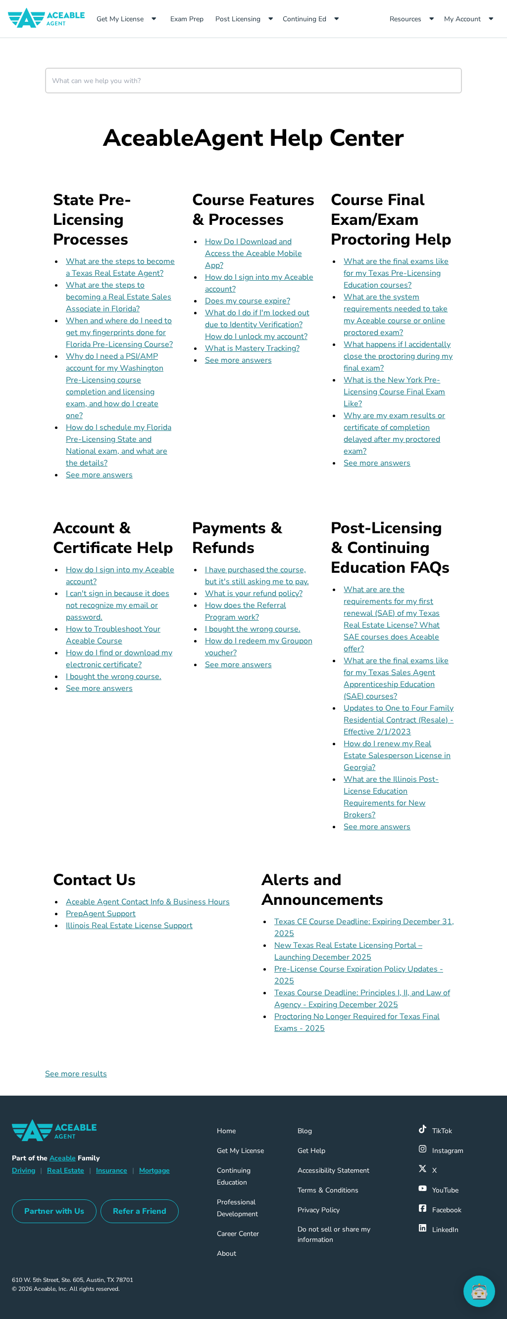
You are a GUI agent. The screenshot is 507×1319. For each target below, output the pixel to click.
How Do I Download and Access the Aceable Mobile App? (253, 253)
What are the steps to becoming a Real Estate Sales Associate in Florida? (118, 297)
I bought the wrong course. (113, 676)
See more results (76, 1073)
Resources (405, 19)
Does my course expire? (247, 301)
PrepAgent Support (101, 913)
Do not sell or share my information (334, 1234)
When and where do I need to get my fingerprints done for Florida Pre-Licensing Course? (119, 332)
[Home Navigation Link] (50, 19)
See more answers (99, 474)
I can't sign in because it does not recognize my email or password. (117, 605)
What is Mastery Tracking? (252, 348)
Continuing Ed (304, 19)
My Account (462, 19)
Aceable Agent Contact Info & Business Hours (148, 901)
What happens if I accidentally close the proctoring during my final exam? (398, 356)
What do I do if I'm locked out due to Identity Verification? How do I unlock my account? (257, 324)
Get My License (120, 19)
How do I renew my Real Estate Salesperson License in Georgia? (397, 755)
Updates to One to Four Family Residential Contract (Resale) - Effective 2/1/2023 (399, 720)
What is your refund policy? (254, 593)
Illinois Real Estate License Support (129, 925)
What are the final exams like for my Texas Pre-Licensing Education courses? (396, 273)
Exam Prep (190, 19)
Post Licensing (237, 19)
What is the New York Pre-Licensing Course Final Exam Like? (394, 392)
